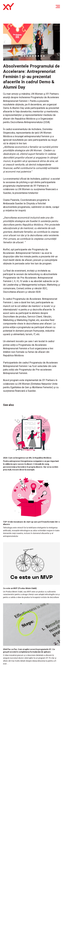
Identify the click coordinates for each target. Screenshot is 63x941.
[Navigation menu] (58, 6)
